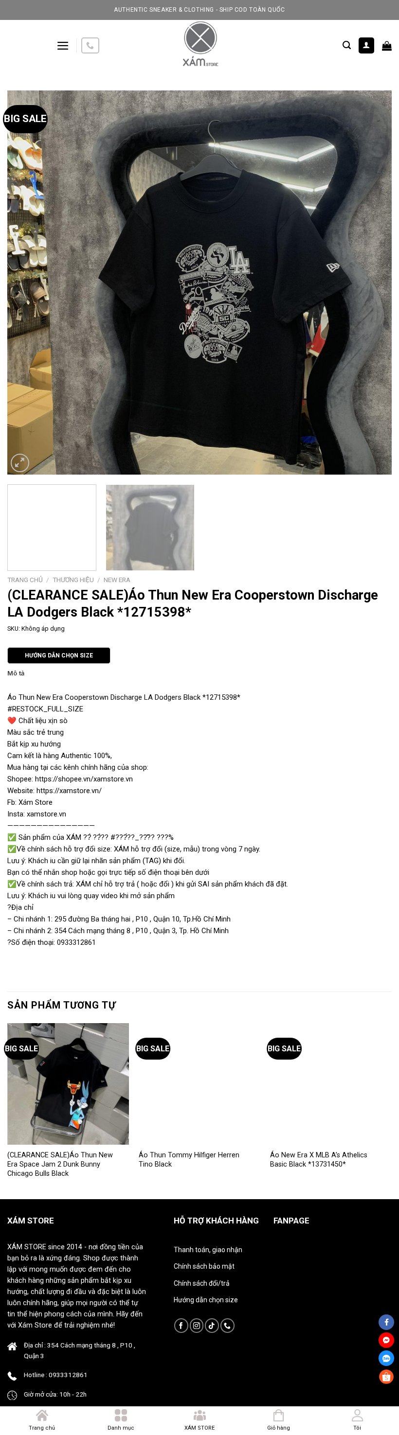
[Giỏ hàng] (387, 45)
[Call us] (90, 45)
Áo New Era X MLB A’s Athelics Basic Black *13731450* (318, 1160)
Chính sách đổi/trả (202, 1283)
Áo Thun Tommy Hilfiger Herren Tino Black (189, 1160)
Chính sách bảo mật (204, 1266)
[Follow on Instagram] (197, 1325)
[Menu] (63, 45)
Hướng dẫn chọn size (206, 1300)
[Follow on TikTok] (212, 1325)
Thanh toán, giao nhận (208, 1250)
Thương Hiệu (73, 580)
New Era (117, 580)
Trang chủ (25, 580)
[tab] (15, 673)
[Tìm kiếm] (347, 45)
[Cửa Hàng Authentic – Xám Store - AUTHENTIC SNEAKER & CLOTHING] (199, 45)
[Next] (372, 282)
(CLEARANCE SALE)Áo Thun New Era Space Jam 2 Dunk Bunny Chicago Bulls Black (60, 1164)
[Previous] (27, 282)
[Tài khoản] (367, 45)
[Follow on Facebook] (181, 1325)
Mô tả (15, 673)
